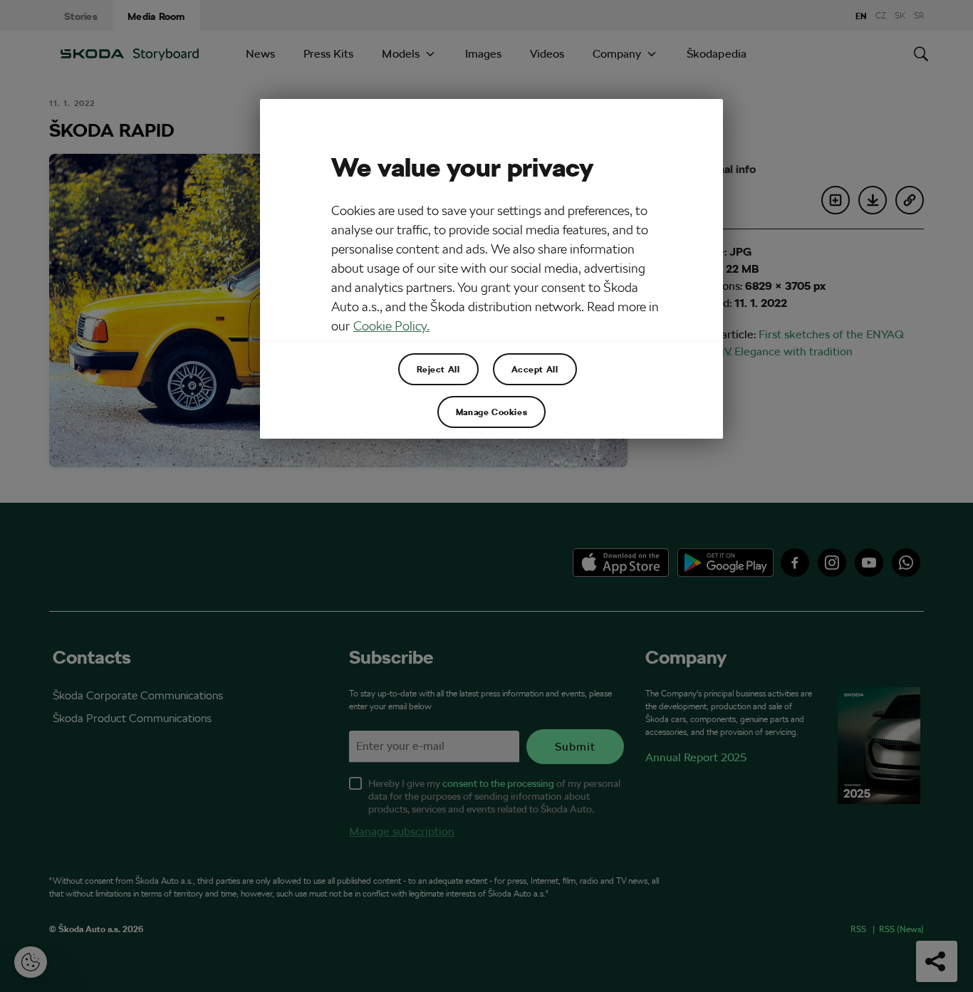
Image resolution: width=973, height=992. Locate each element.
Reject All (438, 369)
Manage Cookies (491, 411)
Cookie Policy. (391, 325)
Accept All (534, 369)
